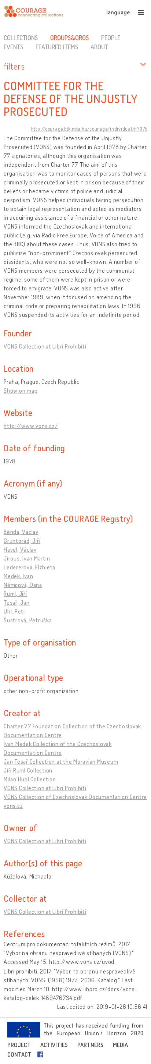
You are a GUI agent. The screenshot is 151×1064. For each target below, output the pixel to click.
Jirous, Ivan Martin (27, 558)
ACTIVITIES (54, 1045)
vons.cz (13, 805)
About (99, 47)
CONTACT (19, 1054)
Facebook (41, 1054)
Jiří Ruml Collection (28, 770)
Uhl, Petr (15, 611)
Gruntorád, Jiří (22, 540)
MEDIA (120, 1045)
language (118, 12)
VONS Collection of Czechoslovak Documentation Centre (75, 796)
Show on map (20, 390)
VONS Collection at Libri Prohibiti (45, 346)
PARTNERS (90, 1045)
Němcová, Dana (23, 584)
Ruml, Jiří (15, 593)
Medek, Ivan (18, 576)
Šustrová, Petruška (28, 620)
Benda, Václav (21, 531)
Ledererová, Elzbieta (29, 567)
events (13, 47)
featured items (57, 47)
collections (21, 37)
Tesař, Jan (17, 602)
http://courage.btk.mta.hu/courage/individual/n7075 (89, 129)
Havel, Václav (20, 549)
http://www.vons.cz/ (31, 426)
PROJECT (19, 1045)
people (110, 37)
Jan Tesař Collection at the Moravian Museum (61, 761)
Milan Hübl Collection (30, 779)
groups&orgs (69, 37)
